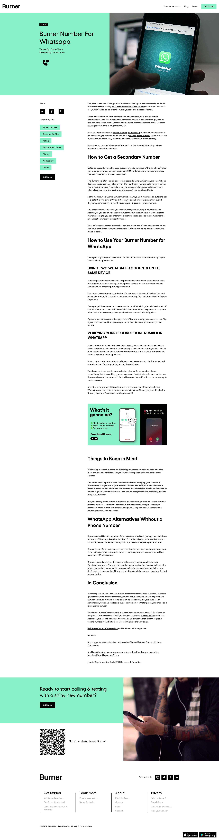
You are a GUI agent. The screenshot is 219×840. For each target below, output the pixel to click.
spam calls (139, 190)
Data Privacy (157, 802)
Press (117, 806)
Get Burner (209, 6)
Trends (45, 167)
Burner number (147, 616)
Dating (45, 141)
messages (92, 126)
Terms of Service (86, 826)
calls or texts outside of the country (128, 107)
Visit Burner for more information (103, 628)
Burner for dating (87, 802)
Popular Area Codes (51, 147)
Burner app (97, 181)
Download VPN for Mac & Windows (55, 808)
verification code (115, 371)
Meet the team (122, 798)
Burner (110, 197)
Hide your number (159, 811)
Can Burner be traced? (161, 806)
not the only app (137, 539)
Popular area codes (88, 798)
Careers (119, 802)
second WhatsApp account (125, 132)
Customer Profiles (50, 134)
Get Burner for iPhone (53, 798)
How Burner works (172, 6)
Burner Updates (49, 127)
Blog (186, 6)
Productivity (47, 161)
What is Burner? (158, 798)
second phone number (139, 135)
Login (194, 6)
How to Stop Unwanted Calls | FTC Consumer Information (114, 662)
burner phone (153, 168)
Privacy (45, 154)
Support (119, 811)
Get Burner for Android (54, 802)
